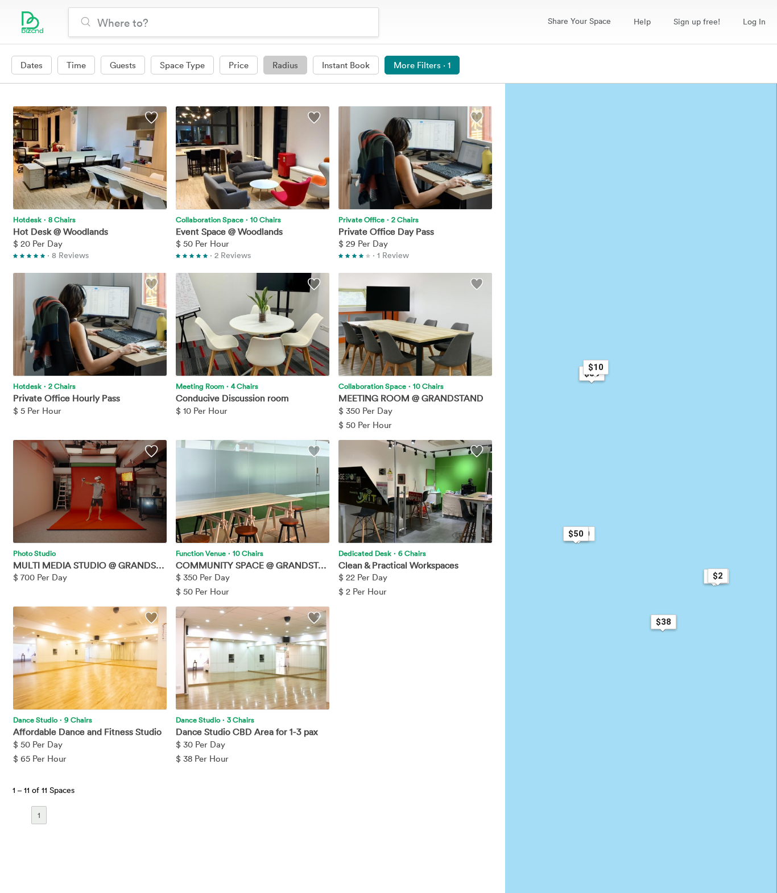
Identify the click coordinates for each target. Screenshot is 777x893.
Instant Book (346, 64)
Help (642, 21)
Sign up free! (696, 21)
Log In (754, 21)
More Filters (422, 64)
